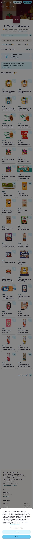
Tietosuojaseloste (14, 523)
